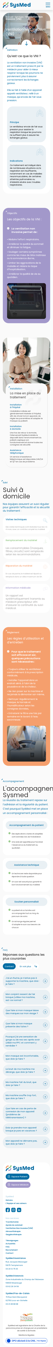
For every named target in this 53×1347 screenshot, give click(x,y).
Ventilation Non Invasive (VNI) (19, 1228)
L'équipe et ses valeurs (16, 1203)
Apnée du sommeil (14, 1225)
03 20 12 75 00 (12, 1268)
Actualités (10, 1244)
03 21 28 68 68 (12, 1304)
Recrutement (12, 1250)
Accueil (9, 16)
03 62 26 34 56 (12, 1286)
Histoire (9, 1200)
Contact (9, 1253)
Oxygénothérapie (13, 1234)
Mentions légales (26, 1335)
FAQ (7, 1247)
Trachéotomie (12, 1222)
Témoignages (12, 1240)
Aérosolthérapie (13, 1231)
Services (19, 16)
